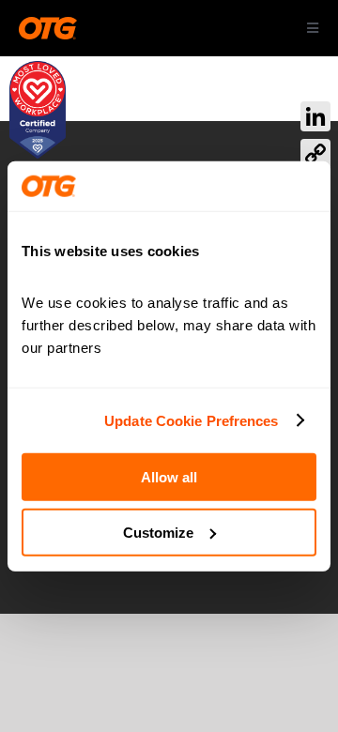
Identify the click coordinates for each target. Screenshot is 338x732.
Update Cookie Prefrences (191, 420)
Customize (158, 532)
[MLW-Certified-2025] (37, 70)
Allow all (169, 477)
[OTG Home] (48, 28)
